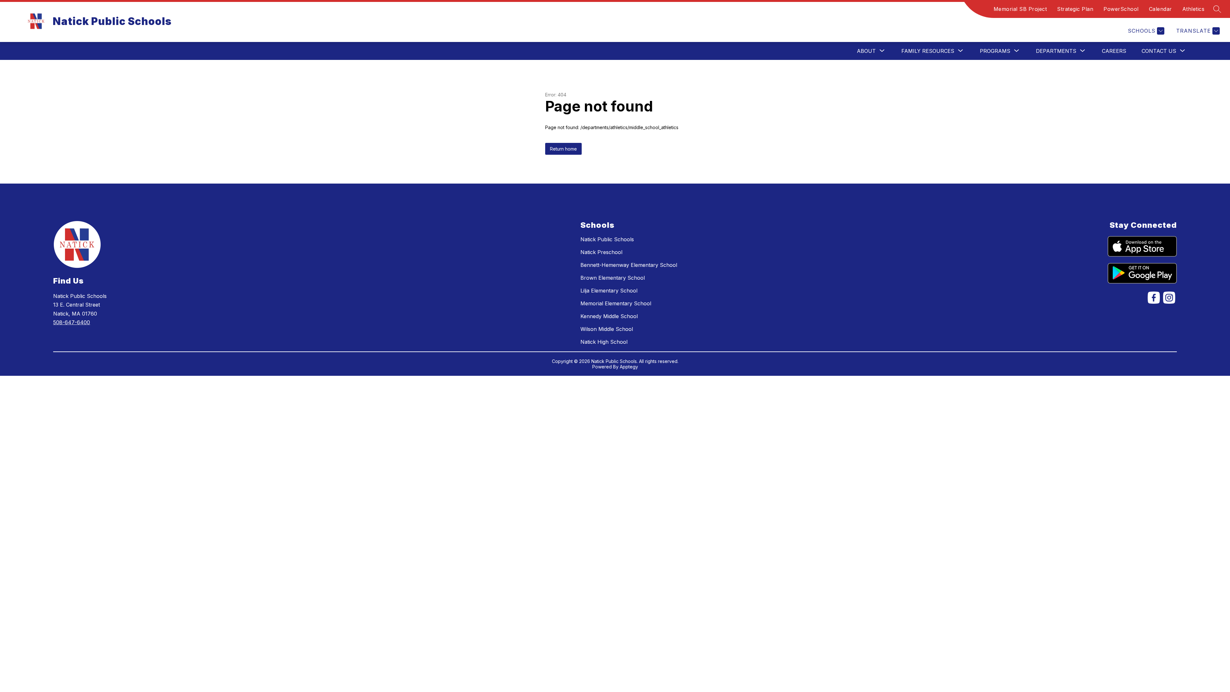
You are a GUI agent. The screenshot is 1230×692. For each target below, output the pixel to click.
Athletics (1193, 9)
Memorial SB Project (1020, 9)
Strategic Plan (1075, 9)
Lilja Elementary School (608, 290)
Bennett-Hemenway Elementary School (628, 265)
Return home (563, 149)
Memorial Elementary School (615, 303)
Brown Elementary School (612, 278)
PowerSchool (1121, 9)
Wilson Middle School (606, 329)
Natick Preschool (601, 252)
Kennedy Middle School (609, 316)
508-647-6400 (71, 322)
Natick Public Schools (607, 239)
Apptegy (629, 366)
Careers (1114, 51)
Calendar (1160, 9)
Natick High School (603, 342)
